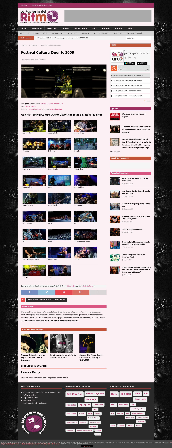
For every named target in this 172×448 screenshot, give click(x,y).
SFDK (95, 409)
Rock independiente (138, 409)
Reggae (113, 426)
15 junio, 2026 (128, 275)
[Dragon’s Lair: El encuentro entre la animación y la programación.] (115, 245)
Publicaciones (80, 28)
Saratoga (98, 434)
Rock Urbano (141, 422)
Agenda (119, 28)
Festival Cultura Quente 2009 (52, 103)
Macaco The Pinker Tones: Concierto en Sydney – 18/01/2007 (91, 357)
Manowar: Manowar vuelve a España (133, 115)
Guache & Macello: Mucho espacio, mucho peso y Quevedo (33, 357)
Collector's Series (72, 422)
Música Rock (31, 106)
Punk (113, 404)
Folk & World (104, 33)
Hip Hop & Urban (33, 33)
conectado (42, 377)
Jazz (112, 413)
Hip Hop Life (84, 405)
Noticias (106, 28)
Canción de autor (143, 418)
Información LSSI (29, 400)
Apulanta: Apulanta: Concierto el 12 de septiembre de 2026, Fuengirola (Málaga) (136, 129)
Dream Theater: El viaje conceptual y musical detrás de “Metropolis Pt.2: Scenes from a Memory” (136, 270)
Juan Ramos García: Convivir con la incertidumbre (136, 192)
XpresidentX (98, 405)
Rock (22, 33)
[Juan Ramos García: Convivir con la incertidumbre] (115, 194)
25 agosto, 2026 (128, 196)
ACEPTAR (87, 446)
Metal (45, 33)
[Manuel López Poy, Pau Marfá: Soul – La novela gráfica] (115, 219)
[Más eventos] (115, 152)
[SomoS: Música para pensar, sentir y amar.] (115, 206)
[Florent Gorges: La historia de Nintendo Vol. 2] (115, 257)
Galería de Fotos (87, 286)
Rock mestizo (130, 418)
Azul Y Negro (93, 426)
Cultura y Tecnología (135, 33)
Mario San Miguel (93, 418)
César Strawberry (95, 422)
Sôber (90, 414)
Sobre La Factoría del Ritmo (42, 5)
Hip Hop (126, 394)
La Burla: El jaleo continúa (132, 229)
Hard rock (138, 425)
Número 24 (71, 286)
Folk (127, 413)
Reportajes (52, 28)
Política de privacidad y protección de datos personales (42, 392)
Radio (130, 28)
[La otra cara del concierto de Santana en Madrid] (63, 343)
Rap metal (121, 426)
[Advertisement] (110, 15)
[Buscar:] (138, 38)
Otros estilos (118, 33)
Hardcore (120, 413)
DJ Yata (81, 414)
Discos (65, 28)
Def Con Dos (74, 394)
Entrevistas (36, 28)
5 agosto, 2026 (128, 260)
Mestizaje (130, 426)
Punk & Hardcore (57, 33)
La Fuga (97, 414)
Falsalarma (83, 422)
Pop (94, 33)
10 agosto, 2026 (128, 247)
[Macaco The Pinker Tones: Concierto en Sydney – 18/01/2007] (93, 343)
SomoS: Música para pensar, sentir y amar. (136, 205)
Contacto (24, 5)
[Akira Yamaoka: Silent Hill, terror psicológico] (115, 181)
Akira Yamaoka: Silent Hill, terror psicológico (135, 179)
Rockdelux (71, 405)
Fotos (94, 28)
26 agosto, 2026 (128, 184)
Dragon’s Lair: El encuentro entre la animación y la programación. (136, 243)
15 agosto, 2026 (128, 232)
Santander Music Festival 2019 (84, 430)
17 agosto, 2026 (128, 222)
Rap (146, 394)
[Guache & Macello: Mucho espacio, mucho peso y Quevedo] (34, 343)
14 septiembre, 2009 (31, 59)
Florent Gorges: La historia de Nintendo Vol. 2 (133, 256)
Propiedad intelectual (30, 398)
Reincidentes (70, 430)
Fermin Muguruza (95, 394)
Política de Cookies (29, 395)
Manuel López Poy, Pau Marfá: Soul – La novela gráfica (136, 217)
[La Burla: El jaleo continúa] (115, 232)
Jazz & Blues (71, 33)
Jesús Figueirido (35, 109)
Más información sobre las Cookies (34, 403)
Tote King (98, 430)
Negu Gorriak (71, 414)
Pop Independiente (137, 413)
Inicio (23, 28)
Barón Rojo (91, 399)
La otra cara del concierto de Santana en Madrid (63, 356)
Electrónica (84, 33)
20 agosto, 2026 (128, 209)
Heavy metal (140, 399)
